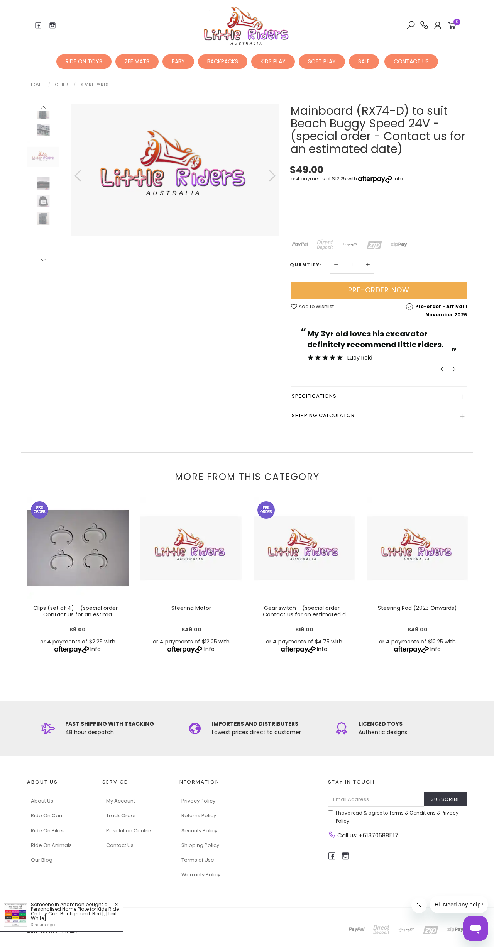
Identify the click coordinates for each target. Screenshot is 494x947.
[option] (175, 170)
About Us (42, 800)
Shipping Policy (200, 845)
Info (398, 178)
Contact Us (120, 845)
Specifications (314, 396)
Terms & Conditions (412, 813)
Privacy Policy (198, 800)
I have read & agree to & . (397, 817)
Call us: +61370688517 (367, 835)
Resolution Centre (128, 830)
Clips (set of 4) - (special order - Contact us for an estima (77, 611)
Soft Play (322, 61)
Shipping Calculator (323, 415)
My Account (120, 800)
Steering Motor (191, 608)
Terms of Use (197, 860)
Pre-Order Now (378, 290)
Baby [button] (178, 61)
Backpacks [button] (222, 61)
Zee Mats (137, 61)
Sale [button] (364, 61)
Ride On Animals (51, 845)
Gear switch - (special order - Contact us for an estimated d (304, 611)
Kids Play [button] (273, 61)
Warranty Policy (200, 874)
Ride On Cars (47, 815)
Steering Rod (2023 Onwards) (417, 608)
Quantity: (305, 265)
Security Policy (199, 830)
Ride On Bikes (48, 830)
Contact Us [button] (411, 61)
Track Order (121, 815)
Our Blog (41, 860)
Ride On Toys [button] (84, 61)
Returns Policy (198, 815)
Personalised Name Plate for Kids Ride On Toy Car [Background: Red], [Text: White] (75, 914)
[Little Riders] (246, 25)
